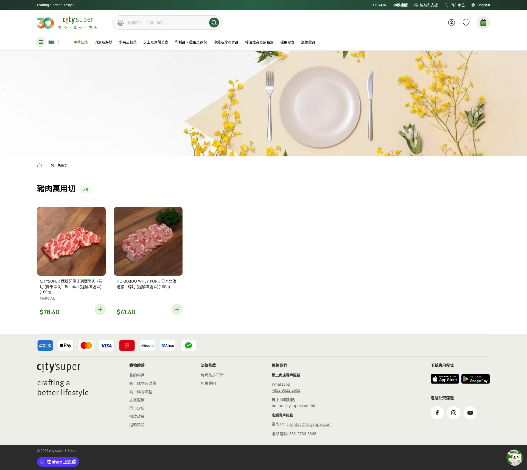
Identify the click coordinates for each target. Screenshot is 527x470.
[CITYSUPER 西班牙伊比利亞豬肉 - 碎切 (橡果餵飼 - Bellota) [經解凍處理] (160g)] (71, 241)
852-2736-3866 (302, 433)
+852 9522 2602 (286, 390)
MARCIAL (47, 298)
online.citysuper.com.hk (293, 405)
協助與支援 (429, 4)
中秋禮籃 (400, 4)
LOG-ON (379, 4)
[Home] (39, 165)
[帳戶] (452, 22)
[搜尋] (214, 22)
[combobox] (167, 22)
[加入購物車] (100, 309)
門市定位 (457, 4)
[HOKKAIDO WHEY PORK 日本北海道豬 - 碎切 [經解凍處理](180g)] (148, 241)
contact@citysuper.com (310, 424)
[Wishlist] (466, 22)
